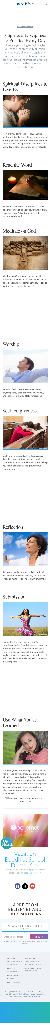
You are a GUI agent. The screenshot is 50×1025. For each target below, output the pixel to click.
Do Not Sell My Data (33, 965)
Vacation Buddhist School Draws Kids (25, 859)
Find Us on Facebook (15, 975)
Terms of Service (32, 961)
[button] (46, 4)
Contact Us (12, 965)
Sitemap (10, 979)
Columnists (12, 968)
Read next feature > (32, 872)
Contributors (13, 972)
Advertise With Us (14, 961)
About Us (11, 958)
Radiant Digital (13, 982)
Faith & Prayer (25, 27)
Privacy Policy (31, 958)
